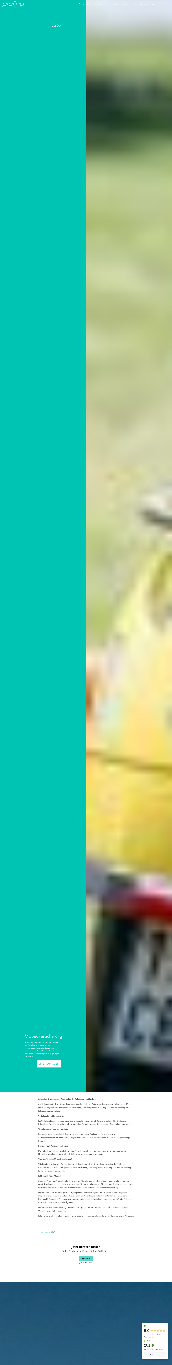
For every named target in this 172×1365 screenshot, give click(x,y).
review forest (160, 1350)
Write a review (155, 1355)
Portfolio (112, 4)
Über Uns (84, 4)
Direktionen (141, 4)
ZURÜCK (56, 25)
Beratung (97, 4)
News (155, 4)
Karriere (126, 4)
